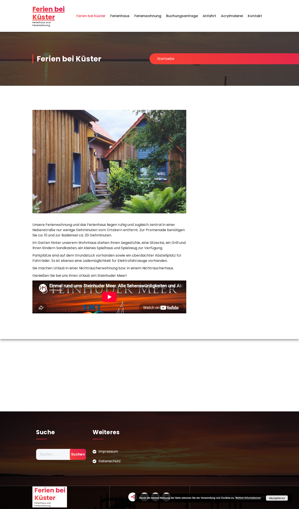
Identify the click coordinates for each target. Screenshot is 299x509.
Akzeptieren (277, 498)
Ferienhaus (120, 15)
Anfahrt (209, 15)
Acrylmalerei (232, 15)
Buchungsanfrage (182, 15)
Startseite (165, 58)
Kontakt (255, 15)
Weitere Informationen (248, 497)
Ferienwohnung (147, 15)
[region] (109, 161)
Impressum (108, 451)
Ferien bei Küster (91, 15)
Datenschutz (109, 461)
